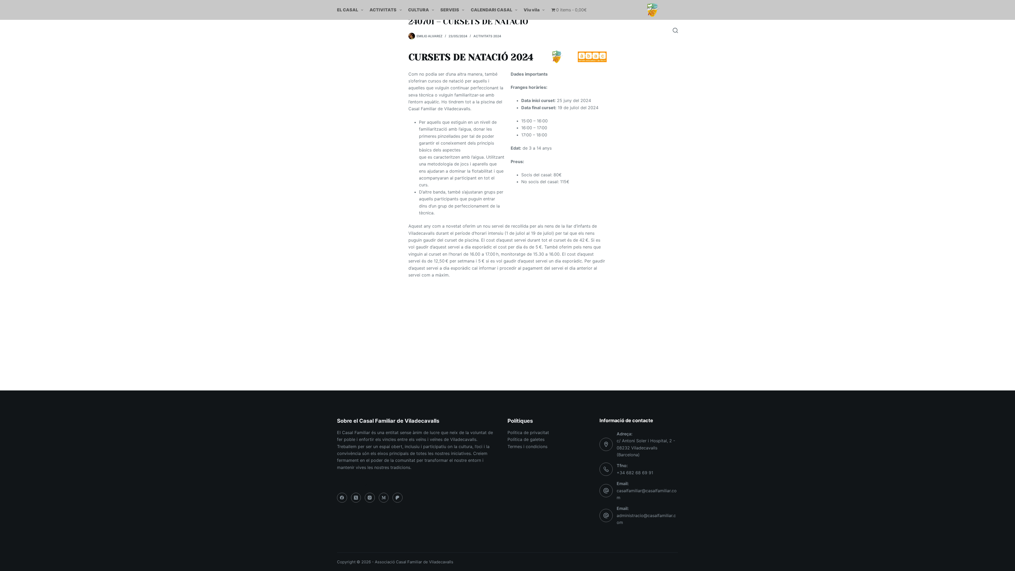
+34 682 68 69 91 (635, 472)
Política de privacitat (528, 432)
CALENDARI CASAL (491, 9)
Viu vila (531, 9)
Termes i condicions (527, 446)
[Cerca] (675, 30)
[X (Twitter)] (356, 498)
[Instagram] (370, 498)
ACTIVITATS (383, 9)
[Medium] (384, 498)
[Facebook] (342, 498)
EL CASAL (347, 9)
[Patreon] (398, 498)
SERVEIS (449, 9)
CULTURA (418, 9)
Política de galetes (526, 439)
